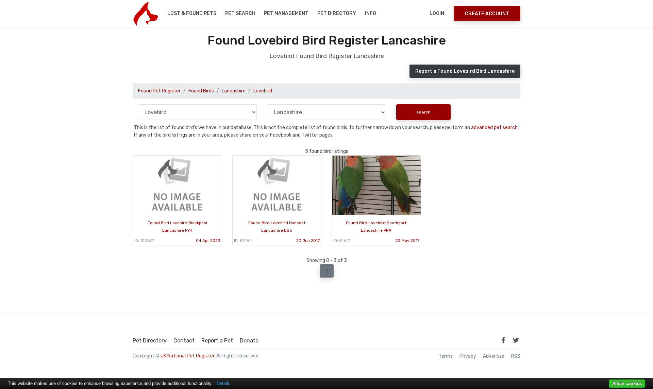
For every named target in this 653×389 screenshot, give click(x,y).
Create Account (487, 14)
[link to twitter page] (516, 340)
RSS (515, 356)
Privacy (467, 356)
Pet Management (286, 13)
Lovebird (262, 91)
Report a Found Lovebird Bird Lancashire (465, 71)
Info (370, 13)
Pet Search (240, 13)
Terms (446, 356)
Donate (249, 341)
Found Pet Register (159, 91)
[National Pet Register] (145, 13)
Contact (184, 341)
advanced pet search (494, 127)
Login (437, 13)
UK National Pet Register (187, 356)
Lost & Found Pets (191, 13)
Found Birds (201, 91)
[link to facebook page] (503, 340)
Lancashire (234, 91)
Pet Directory (336, 13)
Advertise (493, 356)
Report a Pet (217, 341)
